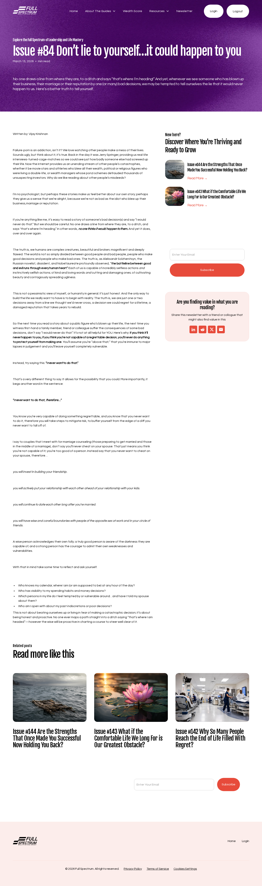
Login (213, 11)
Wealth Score (132, 11)
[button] (100, 11)
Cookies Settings (185, 868)
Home (74, 11)
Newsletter (184, 11)
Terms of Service (158, 868)
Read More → (197, 178)
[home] (37, 11)
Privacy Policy (133, 868)
